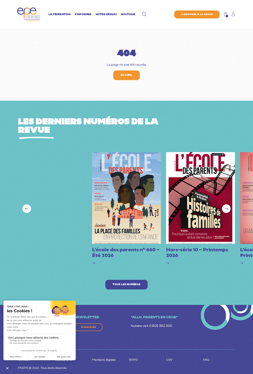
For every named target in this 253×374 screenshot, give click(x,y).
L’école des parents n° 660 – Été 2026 (125, 253)
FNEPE (23, 368)
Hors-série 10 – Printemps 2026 (197, 253)
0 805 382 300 (160, 326)
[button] (226, 208)
